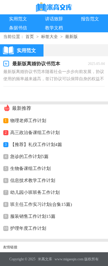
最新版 (71, 36)
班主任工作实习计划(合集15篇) (41, 204)
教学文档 (54, 27)
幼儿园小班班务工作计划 (35, 192)
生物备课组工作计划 (30, 168)
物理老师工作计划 (28, 120)
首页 (30, 36)
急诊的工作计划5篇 (29, 156)
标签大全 (49, 36)
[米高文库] (54, 7)
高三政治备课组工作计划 (35, 132)
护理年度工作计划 (28, 228)
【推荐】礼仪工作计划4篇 (36, 144)
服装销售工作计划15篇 (33, 216)
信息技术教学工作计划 (32, 180)
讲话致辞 (54, 18)
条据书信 (18, 27)
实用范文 (18, 18)
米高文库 (45, 259)
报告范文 (90, 18)
